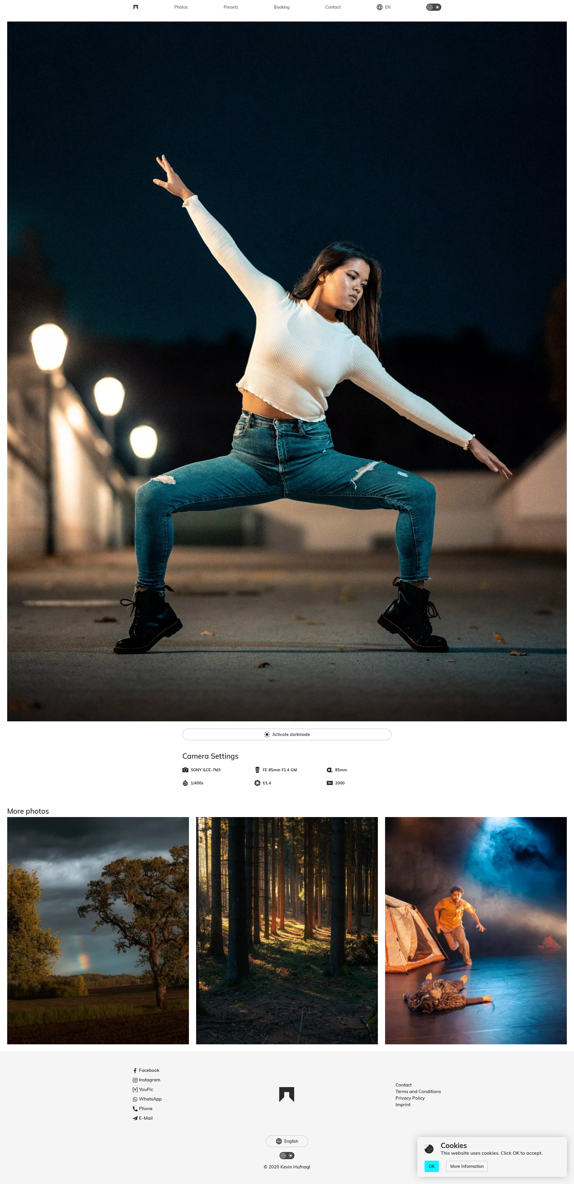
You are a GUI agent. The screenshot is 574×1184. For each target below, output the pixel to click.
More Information (467, 1166)
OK (432, 1166)
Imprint (403, 1104)
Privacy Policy (410, 1098)
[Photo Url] (98, 930)
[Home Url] (136, 7)
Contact (404, 1085)
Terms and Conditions (418, 1091)
